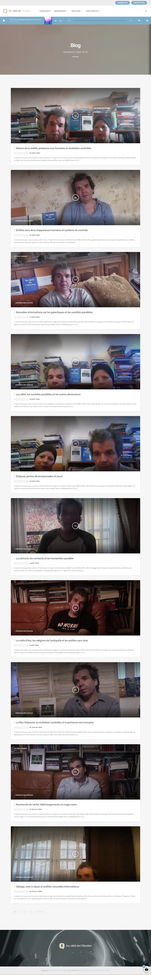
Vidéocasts (44, 11)
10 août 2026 (34, 481)
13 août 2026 (34, 399)
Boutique (76, 11)
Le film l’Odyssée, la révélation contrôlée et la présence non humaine (55, 722)
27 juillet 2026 (35, 809)
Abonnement (60, 11)
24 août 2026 (34, 153)
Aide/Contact (92, 11)
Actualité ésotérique (23, 467)
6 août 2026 (34, 563)
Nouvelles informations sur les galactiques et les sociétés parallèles (54, 312)
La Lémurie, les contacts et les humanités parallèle (45, 558)
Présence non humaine (24, 139)
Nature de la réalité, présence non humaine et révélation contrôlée (53, 148)
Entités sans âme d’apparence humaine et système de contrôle (52, 230)
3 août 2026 (34, 645)
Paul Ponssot (21, 153)
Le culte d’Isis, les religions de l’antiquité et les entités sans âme (52, 640)
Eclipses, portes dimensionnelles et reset (39, 476)
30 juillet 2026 (35, 727)
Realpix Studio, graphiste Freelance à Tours (94, 970)
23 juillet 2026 (35, 891)
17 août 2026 (34, 317)
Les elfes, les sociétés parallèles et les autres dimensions (48, 394)
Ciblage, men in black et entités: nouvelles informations (47, 886)
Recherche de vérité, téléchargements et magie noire (46, 804)
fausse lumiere (20, 256)
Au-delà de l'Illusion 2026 (57, 970)
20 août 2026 (34, 235)
